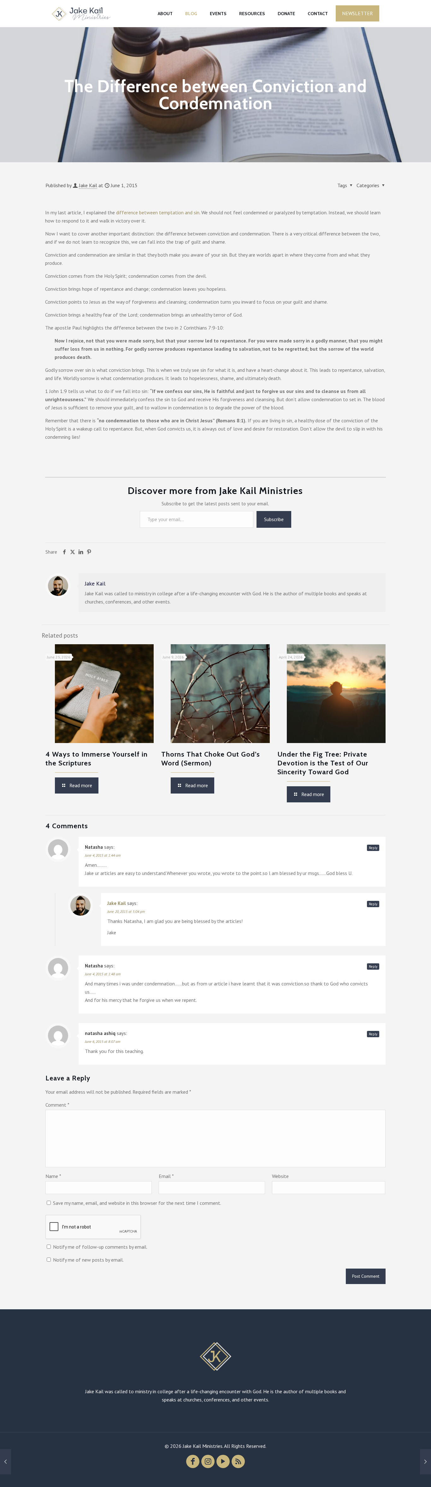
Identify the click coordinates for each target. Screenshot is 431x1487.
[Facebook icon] (192, 1461)
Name (53, 1176)
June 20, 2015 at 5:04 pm (126, 911)
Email (166, 1176)
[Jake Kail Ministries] (81, 13)
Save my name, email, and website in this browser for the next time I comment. (137, 1203)
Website (280, 1176)
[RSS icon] (238, 1461)
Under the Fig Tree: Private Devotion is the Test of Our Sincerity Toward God (322, 763)
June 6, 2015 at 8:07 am (102, 1041)
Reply (373, 848)
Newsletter (357, 13)
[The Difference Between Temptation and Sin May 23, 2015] (5, 1461)
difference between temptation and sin (157, 212)
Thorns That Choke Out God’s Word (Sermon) (210, 758)
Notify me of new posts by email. (88, 1260)
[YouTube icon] (223, 1461)
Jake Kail (88, 185)
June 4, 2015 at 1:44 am (103, 855)
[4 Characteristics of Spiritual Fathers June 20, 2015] (425, 1461)
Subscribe (274, 519)
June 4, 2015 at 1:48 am (103, 974)
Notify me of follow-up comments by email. (100, 1247)
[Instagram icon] (208, 1461)
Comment (57, 1105)
